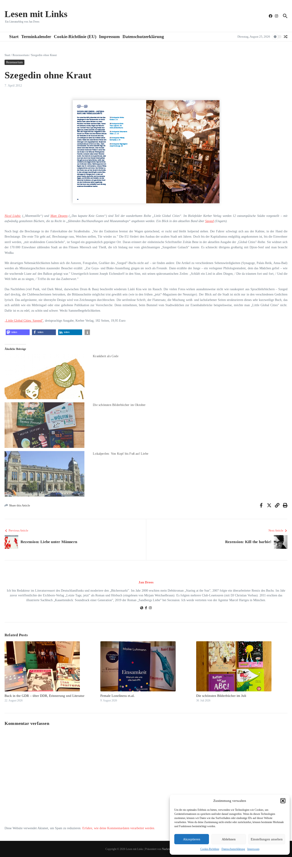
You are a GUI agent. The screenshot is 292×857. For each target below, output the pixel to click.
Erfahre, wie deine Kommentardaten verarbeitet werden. (118, 828)
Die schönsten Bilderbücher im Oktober (119, 405)
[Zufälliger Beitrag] (285, 36)
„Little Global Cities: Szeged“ (24, 320)
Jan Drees (146, 582)
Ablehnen (229, 839)
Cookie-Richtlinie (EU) (75, 36)
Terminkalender (36, 36)
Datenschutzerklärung (233, 849)
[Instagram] (150, 608)
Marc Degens (59, 216)
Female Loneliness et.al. (117, 696)
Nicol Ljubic (13, 216)
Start (13, 36)
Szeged (209, 221)
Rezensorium (21, 55)
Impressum (253, 849)
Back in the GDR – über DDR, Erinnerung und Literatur (44, 696)
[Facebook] (146, 608)
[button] (283, 800)
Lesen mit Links (36, 14)
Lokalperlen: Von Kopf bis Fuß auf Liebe (120, 453)
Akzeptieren (191, 839)
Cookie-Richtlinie (209, 849)
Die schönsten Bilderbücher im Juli (221, 696)
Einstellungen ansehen (267, 839)
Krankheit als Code (105, 356)
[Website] (141, 608)
